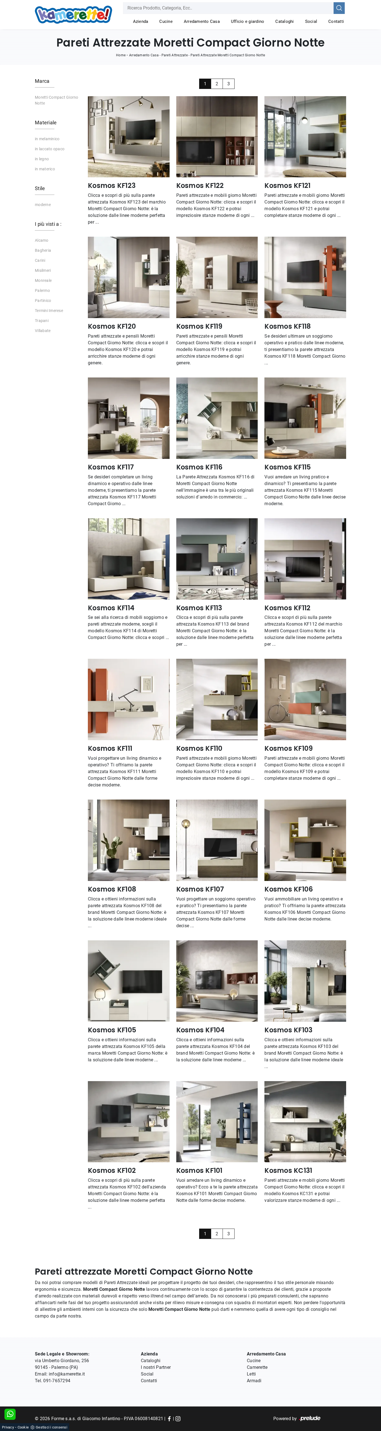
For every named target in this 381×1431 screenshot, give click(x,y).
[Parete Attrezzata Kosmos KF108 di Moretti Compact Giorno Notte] (129, 840)
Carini (40, 260)
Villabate (42, 330)
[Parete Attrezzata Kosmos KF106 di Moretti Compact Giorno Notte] (305, 840)
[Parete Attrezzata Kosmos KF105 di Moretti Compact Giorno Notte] (129, 981)
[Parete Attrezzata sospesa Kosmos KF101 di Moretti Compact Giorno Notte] (217, 1122)
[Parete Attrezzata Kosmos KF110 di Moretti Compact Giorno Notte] (217, 699)
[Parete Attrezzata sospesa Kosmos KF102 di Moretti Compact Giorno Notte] (129, 1122)
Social (311, 21)
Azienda (140, 21)
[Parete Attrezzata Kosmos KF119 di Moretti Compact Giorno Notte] (217, 277)
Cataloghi (284, 21)
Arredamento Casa (202, 21)
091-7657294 (56, 1380)
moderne (43, 204)
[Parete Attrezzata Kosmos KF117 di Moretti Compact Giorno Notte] (129, 418)
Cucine (166, 21)
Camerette (257, 1367)
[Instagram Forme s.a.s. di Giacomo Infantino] (177, 1418)
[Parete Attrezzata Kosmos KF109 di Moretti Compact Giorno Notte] (305, 699)
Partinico (43, 300)
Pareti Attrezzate (174, 55)
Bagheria (43, 250)
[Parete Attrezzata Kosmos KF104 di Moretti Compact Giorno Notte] (217, 981)
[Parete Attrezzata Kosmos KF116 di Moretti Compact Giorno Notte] (217, 418)
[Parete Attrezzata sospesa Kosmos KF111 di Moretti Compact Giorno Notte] (129, 699)
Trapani (42, 320)
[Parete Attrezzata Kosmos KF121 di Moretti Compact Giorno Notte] (305, 137)
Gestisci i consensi (51, 1427)
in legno (42, 159)
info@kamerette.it (67, 1374)
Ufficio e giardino (247, 21)
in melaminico (47, 139)
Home (121, 55)
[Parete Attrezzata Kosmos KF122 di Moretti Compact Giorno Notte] (217, 137)
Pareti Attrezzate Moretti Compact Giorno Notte (228, 55)
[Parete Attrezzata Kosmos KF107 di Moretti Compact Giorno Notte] (217, 840)
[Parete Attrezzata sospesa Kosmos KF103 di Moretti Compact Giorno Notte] (305, 981)
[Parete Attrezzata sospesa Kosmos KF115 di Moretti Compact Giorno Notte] (305, 418)
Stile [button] (40, 188)
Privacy (8, 1427)
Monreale (43, 280)
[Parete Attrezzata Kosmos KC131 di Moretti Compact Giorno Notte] (305, 1122)
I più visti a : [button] (48, 224)
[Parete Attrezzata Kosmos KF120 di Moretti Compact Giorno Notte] (129, 277)
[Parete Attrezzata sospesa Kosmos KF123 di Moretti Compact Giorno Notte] (129, 137)
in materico (45, 169)
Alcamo (42, 240)
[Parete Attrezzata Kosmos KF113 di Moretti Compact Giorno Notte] (217, 559)
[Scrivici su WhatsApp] (10, 1414)
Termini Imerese (49, 310)
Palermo (42, 290)
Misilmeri (43, 270)
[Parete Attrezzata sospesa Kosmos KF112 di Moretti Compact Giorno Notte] (305, 559)
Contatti (336, 21)
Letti (251, 1374)
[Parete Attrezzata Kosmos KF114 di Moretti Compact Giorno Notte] (129, 559)
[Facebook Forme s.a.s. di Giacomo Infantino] (169, 1418)
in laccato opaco (49, 149)
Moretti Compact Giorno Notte (56, 100)
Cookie (23, 1427)
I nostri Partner (156, 1367)
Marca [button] (42, 81)
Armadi (254, 1380)
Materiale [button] (46, 122)
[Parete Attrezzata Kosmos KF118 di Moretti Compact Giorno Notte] (305, 277)
